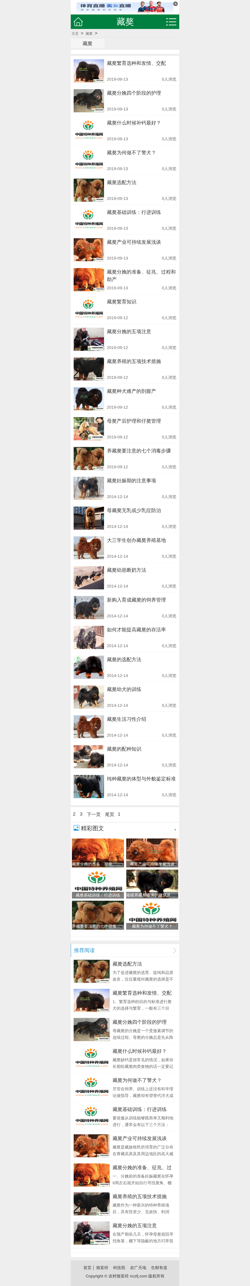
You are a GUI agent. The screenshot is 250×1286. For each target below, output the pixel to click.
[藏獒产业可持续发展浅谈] (89, 249)
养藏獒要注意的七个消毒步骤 (139, 450)
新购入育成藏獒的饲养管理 (136, 600)
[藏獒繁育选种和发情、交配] (89, 71)
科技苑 (119, 1267)
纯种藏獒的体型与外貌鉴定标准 (141, 778)
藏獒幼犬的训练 (124, 689)
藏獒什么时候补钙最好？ (134, 122)
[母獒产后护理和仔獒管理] (89, 428)
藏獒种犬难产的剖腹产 (131, 391)
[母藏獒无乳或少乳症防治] (89, 518)
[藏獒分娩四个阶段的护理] (89, 100)
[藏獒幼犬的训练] (89, 697)
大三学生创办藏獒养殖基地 (136, 540)
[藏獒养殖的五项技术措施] (89, 369)
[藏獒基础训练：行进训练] (89, 220)
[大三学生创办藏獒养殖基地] (89, 548)
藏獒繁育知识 (121, 301)
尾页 (109, 814)
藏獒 (89, 33)
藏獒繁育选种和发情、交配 (136, 63)
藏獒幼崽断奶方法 (126, 570)
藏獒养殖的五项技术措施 (134, 361)
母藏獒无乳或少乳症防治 (134, 510)
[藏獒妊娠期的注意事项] (89, 488)
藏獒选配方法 (121, 182)
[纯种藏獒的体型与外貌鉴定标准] (89, 786)
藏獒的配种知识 (124, 749)
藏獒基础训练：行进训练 (134, 212)
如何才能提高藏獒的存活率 (136, 629)
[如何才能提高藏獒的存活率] (89, 637)
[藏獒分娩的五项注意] (89, 339)
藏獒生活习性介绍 (126, 719)
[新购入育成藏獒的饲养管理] (89, 607)
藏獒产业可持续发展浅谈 (134, 242)
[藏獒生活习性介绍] (89, 726)
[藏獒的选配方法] (89, 667)
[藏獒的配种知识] (89, 756)
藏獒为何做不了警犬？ (131, 152)
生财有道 (159, 1267)
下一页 (94, 814)
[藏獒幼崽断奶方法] (89, 577)
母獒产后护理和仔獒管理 (134, 421)
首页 (87, 1267)
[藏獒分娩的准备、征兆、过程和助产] (89, 279)
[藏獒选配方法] (89, 190)
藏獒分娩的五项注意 (129, 331)
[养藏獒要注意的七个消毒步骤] (89, 458)
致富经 (102, 1267)
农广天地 (138, 1267)
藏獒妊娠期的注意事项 (131, 480)
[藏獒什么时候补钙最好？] (89, 130)
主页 (75, 33)
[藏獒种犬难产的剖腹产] (89, 398)
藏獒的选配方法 (124, 659)
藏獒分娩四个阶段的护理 (134, 93)
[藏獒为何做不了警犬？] (89, 160)
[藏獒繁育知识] (89, 309)
